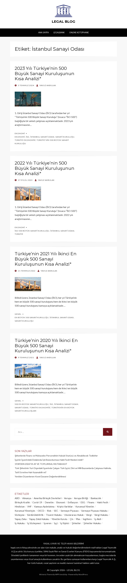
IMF (29, 506)
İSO (27, 137)
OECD (41, 510)
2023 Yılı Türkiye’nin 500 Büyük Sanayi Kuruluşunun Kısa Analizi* (44, 73)
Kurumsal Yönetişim (25, 510)
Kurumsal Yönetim (84, 506)
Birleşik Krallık (22, 502)
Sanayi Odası (21, 407)
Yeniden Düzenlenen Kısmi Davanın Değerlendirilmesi (40, 476)
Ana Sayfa (43, 32)
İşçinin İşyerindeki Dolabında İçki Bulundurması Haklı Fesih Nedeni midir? (49, 459)
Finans (91, 502)
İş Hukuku (20, 523)
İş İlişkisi (64, 523)
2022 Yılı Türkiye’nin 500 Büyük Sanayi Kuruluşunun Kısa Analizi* (44, 168)
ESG (83, 502)
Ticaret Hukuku (54, 514)
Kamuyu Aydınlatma (44, 506)
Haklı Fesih (102, 502)
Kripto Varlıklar (65, 506)
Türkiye (19, 234)
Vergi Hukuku (101, 514)
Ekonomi (20, 133)
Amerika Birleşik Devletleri (47, 498)
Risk (49, 510)
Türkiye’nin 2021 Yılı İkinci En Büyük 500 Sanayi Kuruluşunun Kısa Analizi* (46, 259)
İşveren (47, 523)
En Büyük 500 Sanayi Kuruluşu (32, 317)
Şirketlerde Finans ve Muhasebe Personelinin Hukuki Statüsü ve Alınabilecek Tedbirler (56, 455)
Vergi (89, 514)
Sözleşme (19, 514)
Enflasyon (73, 502)
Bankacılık (96, 498)
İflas (78, 519)
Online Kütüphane (79, 32)
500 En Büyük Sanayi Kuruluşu (32, 404)
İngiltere (87, 519)
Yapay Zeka (20, 519)
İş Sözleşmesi (34, 523)
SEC (56, 510)
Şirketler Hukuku (92, 523)
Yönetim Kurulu (59, 519)
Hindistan (20, 506)
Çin (71, 519)
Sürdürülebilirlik (35, 514)
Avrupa (67, 498)
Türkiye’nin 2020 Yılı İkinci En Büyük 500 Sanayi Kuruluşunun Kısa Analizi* (46, 345)
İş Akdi (97, 519)
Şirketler (76, 523)
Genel (18, 314)
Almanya (26, 498)
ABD (17, 498)
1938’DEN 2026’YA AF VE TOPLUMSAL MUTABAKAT (41, 464)
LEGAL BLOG (63, 21)
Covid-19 (37, 502)
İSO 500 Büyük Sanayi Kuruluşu (32, 231)
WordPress (83, 574)
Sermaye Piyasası (70, 510)
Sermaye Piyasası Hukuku (94, 510)
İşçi (56, 523)
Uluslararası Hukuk (73, 514)
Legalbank (59, 32)
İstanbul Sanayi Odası (42, 137)
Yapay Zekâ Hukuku (39, 519)
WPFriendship (61, 574)
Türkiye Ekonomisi (25, 140)
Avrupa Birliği (81, 498)
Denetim (49, 502)
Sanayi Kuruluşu (64, 137)
